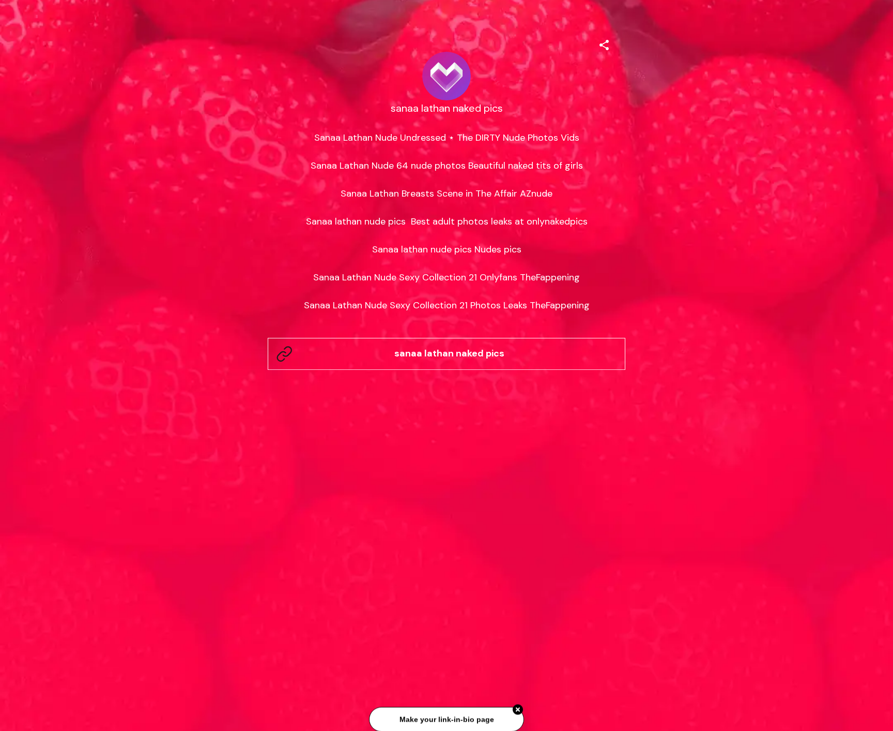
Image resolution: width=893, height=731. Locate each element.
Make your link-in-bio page (446, 718)
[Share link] (604, 43)
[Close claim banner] (518, 709)
